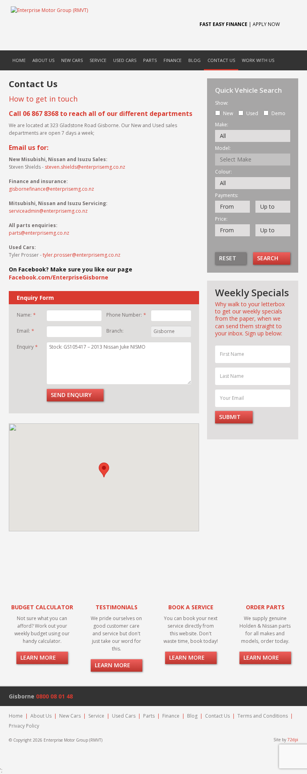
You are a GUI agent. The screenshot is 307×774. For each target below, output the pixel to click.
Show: (221, 103)
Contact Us (221, 60)
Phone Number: (126, 314)
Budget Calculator (42, 607)
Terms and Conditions (262, 715)
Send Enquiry (72, 395)
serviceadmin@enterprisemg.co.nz (48, 210)
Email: (25, 330)
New (228, 113)
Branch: (115, 330)
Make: (221, 125)
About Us (43, 60)
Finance (172, 60)
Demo (278, 113)
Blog (194, 60)
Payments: (226, 195)
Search (268, 258)
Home (19, 60)
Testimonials (117, 607)
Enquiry (27, 346)
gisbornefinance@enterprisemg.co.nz (51, 189)
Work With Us (258, 60)
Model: (223, 148)
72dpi (292, 739)
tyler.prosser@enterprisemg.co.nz (81, 254)
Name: (26, 314)
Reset (228, 258)
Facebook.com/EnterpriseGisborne (59, 277)
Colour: (223, 172)
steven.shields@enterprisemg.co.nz (85, 167)
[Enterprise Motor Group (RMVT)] (97, 25)
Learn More (39, 657)
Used (252, 113)
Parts (150, 60)
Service (98, 60)
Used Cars (124, 60)
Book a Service (190, 607)
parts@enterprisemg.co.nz (39, 232)
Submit (230, 417)
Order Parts (265, 607)
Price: (221, 219)
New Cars (72, 60)
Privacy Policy (24, 725)
